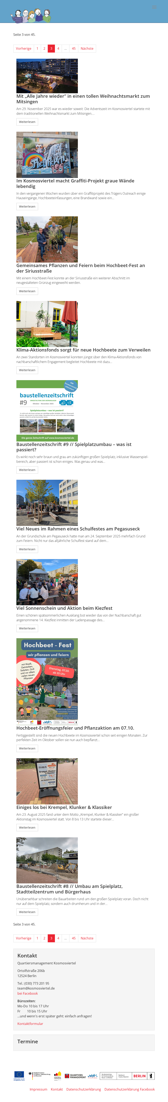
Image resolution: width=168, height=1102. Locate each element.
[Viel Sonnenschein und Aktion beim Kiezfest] (84, 582)
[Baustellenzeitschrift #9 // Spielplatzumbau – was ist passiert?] (84, 410)
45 (74, 48)
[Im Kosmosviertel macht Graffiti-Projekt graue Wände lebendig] (84, 155)
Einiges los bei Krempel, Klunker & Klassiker (64, 807)
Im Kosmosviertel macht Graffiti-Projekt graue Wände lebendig (75, 183)
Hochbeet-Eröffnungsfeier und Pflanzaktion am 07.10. (75, 728)
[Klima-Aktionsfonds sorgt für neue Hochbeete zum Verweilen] (84, 324)
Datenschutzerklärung (83, 1089)
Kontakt (57, 1089)
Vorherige (23, 48)
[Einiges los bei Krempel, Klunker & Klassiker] (84, 781)
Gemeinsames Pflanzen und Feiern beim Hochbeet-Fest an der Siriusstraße (80, 268)
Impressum (38, 1089)
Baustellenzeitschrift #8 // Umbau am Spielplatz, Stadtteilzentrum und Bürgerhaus (69, 888)
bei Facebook (27, 993)
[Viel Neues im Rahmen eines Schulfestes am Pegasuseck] (84, 503)
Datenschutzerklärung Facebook (129, 1089)
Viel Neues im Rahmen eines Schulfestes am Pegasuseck (78, 529)
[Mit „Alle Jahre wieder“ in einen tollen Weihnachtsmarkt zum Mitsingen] (84, 76)
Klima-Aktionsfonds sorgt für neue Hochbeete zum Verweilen (83, 350)
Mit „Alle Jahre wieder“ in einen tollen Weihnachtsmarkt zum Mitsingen (83, 98)
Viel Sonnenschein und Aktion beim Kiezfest (64, 608)
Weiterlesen (27, 122)
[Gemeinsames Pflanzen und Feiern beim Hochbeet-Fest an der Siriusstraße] (84, 239)
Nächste (87, 48)
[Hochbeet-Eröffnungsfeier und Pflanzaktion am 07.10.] (84, 681)
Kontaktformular (30, 1023)
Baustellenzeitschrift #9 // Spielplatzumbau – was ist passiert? (74, 447)
